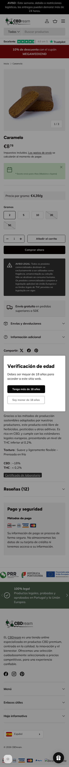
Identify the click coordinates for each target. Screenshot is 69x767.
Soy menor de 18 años (26, 400)
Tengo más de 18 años (26, 389)
